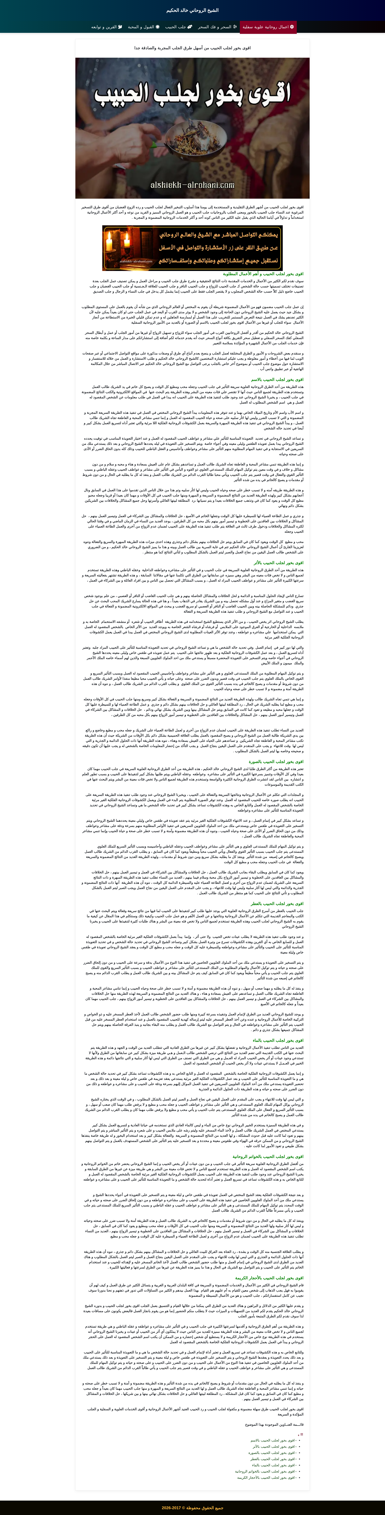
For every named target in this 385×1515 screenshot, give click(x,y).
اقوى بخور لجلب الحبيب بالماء (273, 1465)
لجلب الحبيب (279, 207)
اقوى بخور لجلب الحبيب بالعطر (272, 1459)
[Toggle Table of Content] (301, 1435)
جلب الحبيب (176, 27)
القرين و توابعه (104, 27)
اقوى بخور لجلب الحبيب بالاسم (273, 1440)
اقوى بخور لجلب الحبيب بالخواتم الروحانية (265, 1471)
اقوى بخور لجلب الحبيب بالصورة (271, 1453)
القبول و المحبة (142, 27)
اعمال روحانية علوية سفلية (266, 27)
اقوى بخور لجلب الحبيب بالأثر (274, 1447)
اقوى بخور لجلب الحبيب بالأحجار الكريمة (266, 1478)
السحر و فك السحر (215, 27)
